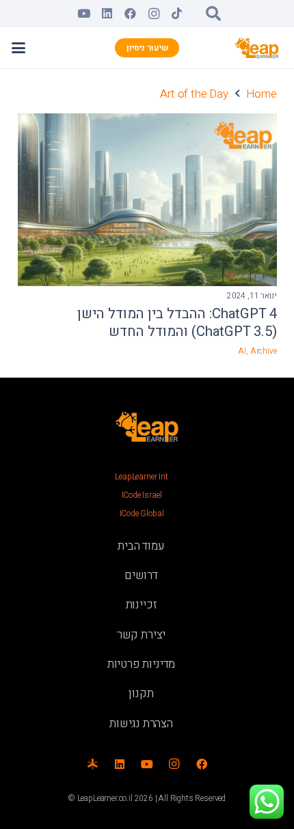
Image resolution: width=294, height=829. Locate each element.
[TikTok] (177, 13)
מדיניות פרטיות (141, 664)
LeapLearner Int (141, 476)
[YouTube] (84, 13)
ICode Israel (142, 495)
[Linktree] (92, 764)
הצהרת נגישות (141, 723)
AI (242, 351)
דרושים (141, 575)
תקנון (141, 693)
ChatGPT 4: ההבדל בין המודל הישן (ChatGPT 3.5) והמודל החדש (177, 323)
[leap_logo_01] (257, 47)
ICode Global (142, 513)
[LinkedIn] (107, 13)
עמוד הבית (141, 545)
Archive (263, 351)
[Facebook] (130, 13)
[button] (213, 13)
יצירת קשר (141, 634)
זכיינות (141, 604)
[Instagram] (153, 13)
